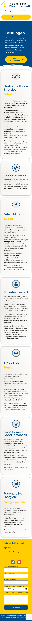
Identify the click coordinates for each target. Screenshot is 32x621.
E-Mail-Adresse (9, 573)
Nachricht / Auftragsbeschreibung (16, 593)
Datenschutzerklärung (11, 552)
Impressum (7, 548)
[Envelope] (19, 562)
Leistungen (9, 11)
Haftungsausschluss (10, 556)
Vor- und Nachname (11, 567)
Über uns (24, 11)
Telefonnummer (9, 579)
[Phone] (13, 562)
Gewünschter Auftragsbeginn (14, 586)
